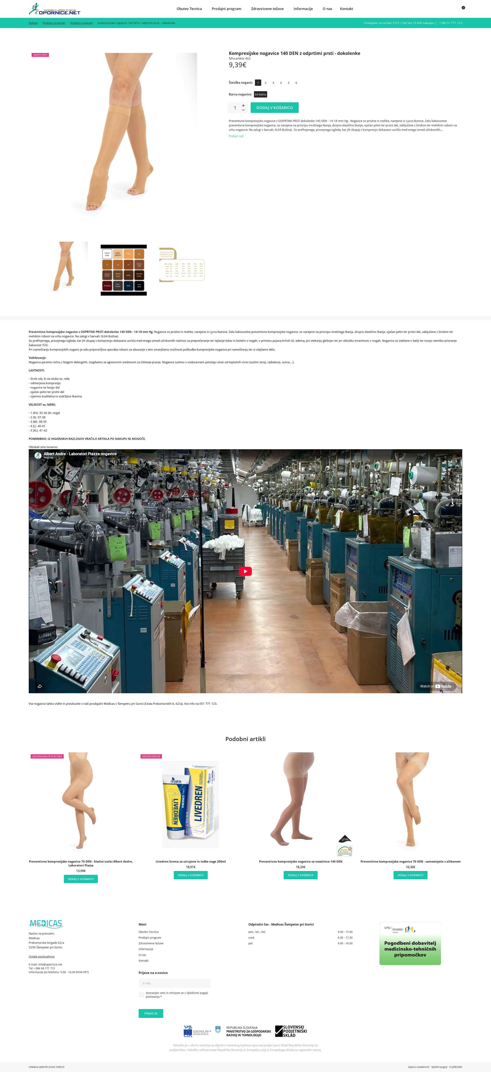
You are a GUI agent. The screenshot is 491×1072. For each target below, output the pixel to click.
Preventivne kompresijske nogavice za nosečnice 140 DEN (300, 861)
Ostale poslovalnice (41, 956)
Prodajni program (226, 8)
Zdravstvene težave (267, 8)
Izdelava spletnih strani (42, 1067)
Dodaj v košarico (274, 107)
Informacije (303, 8)
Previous (35, 145)
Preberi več (236, 136)
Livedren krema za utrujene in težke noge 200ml (191, 861)
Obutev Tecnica (189, 8)
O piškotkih (455, 1067)
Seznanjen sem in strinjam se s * (177, 994)
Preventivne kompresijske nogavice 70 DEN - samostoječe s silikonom (411, 861)
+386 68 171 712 (44, 968)
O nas (327, 8)
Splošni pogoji (439, 1067)
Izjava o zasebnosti (418, 1067)
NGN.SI (60, 1067)
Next (211, 145)
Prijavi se (150, 1013)
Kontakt (346, 8)
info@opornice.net (50, 964)
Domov (33, 23)
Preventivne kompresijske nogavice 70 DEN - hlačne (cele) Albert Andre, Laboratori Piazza (81, 863)
